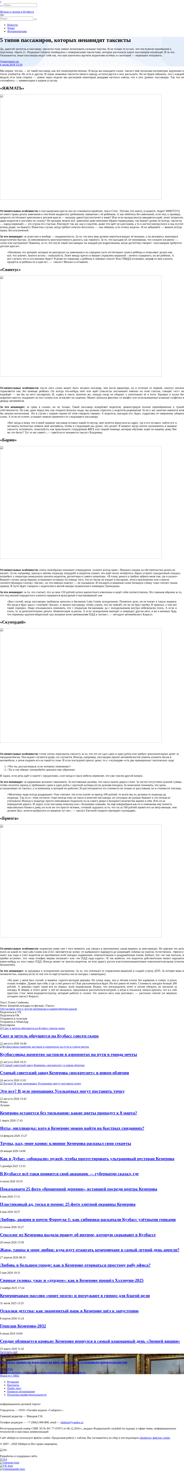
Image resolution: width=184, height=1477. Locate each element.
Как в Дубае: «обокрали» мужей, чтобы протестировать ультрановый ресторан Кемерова (87, 1158)
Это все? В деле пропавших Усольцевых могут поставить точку (62, 1091)
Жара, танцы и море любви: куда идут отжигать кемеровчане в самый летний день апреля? (89, 1249)
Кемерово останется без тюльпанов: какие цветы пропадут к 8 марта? (68, 1113)
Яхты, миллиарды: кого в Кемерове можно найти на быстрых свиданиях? (72, 1128)
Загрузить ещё (8, 1352)
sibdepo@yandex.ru (72, 1422)
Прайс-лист (14, 1388)
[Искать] (1, 5)
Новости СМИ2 (9, 1375)
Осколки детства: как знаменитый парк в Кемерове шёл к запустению (69, 1310)
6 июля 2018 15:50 (11, 64)
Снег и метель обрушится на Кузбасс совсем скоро (49, 1036)
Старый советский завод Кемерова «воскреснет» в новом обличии (64, 1072)
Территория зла (9, 61)
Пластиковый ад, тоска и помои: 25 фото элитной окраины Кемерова (67, 1204)
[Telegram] (9, 1462)
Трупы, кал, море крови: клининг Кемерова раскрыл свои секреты (65, 1143)
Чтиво (11, 28)
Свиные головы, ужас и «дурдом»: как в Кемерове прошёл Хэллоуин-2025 (72, 1280)
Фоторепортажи (17, 31)
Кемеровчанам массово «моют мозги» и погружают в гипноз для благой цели (75, 1295)
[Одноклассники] (12, 1469)
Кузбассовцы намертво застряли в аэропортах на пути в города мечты (68, 1054)
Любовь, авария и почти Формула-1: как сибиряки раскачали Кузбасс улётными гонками (88, 1219)
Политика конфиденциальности (27, 1394)
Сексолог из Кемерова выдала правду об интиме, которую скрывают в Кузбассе (78, 1234)
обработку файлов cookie (154, 1437)
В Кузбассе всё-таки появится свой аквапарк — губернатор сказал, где (69, 1173)
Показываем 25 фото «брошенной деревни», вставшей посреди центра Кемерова (78, 1189)
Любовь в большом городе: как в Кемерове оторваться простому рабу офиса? (75, 1265)
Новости (12, 24)
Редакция (13, 1381)
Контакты (13, 1385)
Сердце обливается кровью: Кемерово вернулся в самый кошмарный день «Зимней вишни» (90, 1341)
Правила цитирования (21, 1391)
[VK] (6, 1465)
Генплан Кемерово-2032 (23, 1326)
